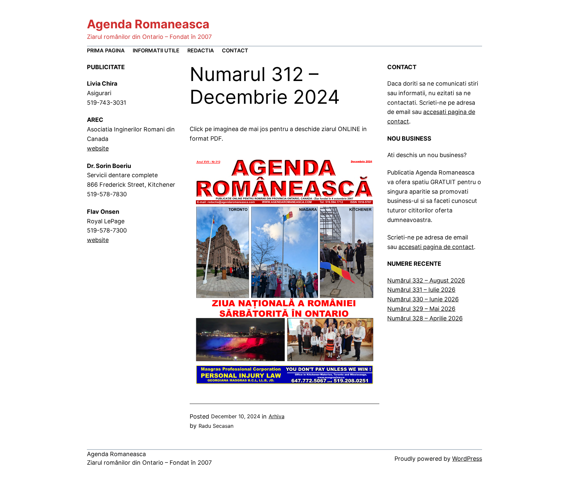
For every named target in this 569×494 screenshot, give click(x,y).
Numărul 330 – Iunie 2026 (423, 299)
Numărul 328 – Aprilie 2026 (425, 318)
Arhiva (276, 416)
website (98, 148)
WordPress (467, 458)
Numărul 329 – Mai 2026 (421, 308)
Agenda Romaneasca (148, 24)
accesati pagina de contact (436, 246)
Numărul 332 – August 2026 (426, 280)
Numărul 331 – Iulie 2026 (421, 289)
